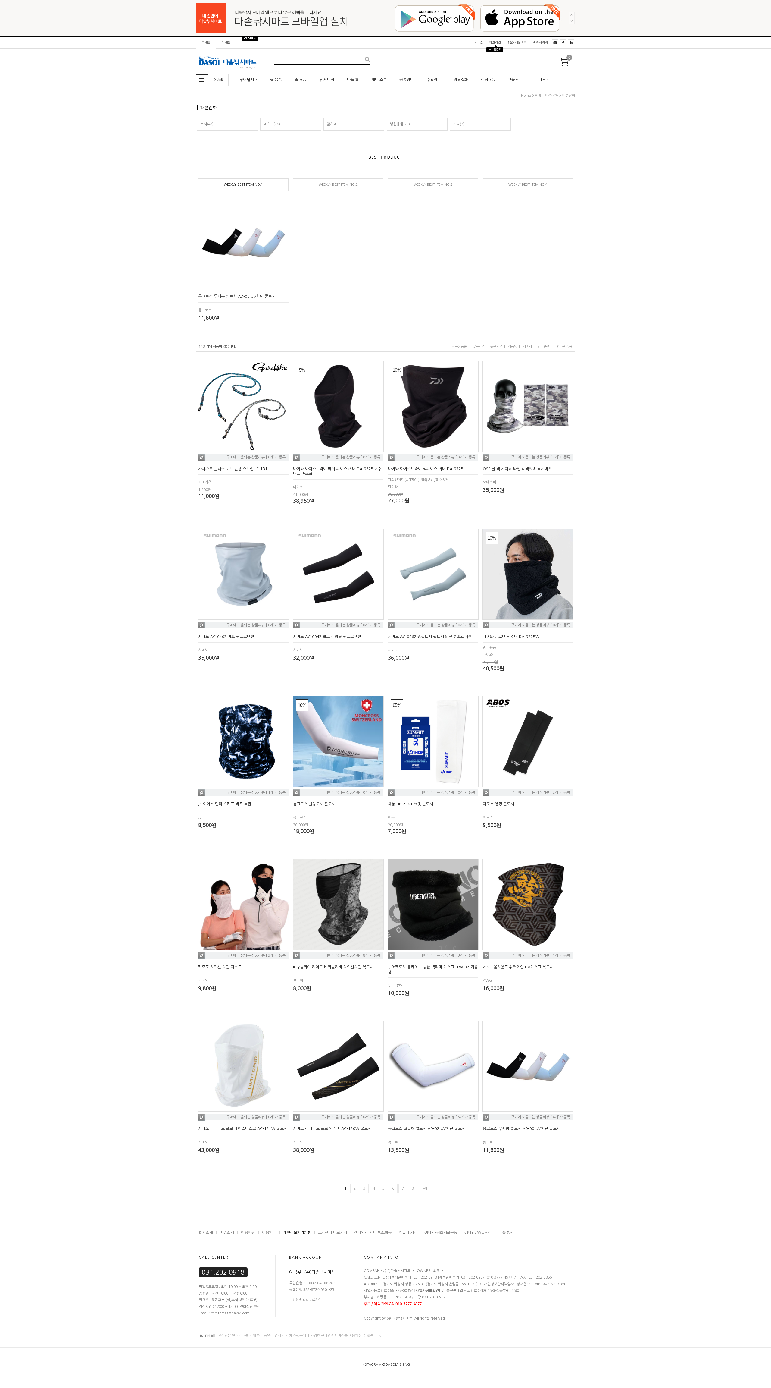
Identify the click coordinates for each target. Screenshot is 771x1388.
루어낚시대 (248, 80)
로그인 (478, 42)
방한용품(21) (400, 124)
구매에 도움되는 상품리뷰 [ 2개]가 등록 (540, 457)
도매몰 (226, 42)
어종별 (218, 80)
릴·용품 (276, 80)
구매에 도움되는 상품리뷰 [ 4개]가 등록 (540, 1117)
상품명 (512, 346)
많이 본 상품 (563, 346)
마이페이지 (540, 42)
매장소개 (227, 1233)
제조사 (527, 346)
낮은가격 (479, 346)
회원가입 (495, 42)
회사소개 (206, 1233)
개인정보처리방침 (297, 1233)
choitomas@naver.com (545, 1284)
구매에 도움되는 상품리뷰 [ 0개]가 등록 (256, 457)
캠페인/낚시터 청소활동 (373, 1233)
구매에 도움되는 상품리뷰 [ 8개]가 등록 (350, 955)
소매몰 (206, 42)
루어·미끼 (326, 80)
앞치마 (332, 124)
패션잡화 (568, 95)
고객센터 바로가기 (332, 1233)
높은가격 (496, 346)
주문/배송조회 (517, 42)
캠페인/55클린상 (478, 1233)
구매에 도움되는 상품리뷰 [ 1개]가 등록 (256, 792)
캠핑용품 (488, 80)
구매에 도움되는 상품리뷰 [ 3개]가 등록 (445, 457)
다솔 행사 (505, 1233)
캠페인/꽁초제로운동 (440, 1233)
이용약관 (248, 1233)
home (526, 95)
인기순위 (544, 346)
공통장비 (406, 80)
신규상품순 (459, 346)
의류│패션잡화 (546, 95)
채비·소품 (379, 80)
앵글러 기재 (408, 1233)
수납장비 (433, 80)
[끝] (424, 1188)
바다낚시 (542, 80)
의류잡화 (461, 80)
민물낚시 (515, 80)
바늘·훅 (353, 80)
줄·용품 (300, 80)
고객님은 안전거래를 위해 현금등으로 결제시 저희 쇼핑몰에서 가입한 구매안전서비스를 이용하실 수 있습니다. (299, 1335)
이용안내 (269, 1233)
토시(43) (207, 124)
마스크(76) (272, 124)
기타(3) (458, 124)
